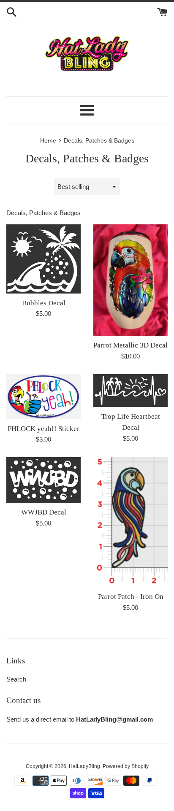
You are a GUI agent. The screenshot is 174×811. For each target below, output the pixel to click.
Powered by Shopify (126, 766)
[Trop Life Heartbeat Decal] (130, 390)
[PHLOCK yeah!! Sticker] (43, 396)
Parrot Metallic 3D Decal (130, 345)
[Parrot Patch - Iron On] (130, 522)
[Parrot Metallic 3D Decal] (130, 280)
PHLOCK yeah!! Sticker (43, 429)
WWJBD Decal (43, 512)
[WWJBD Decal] (43, 480)
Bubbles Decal (43, 303)
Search (16, 679)
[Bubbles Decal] (43, 258)
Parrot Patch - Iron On (130, 597)
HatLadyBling (84, 766)
